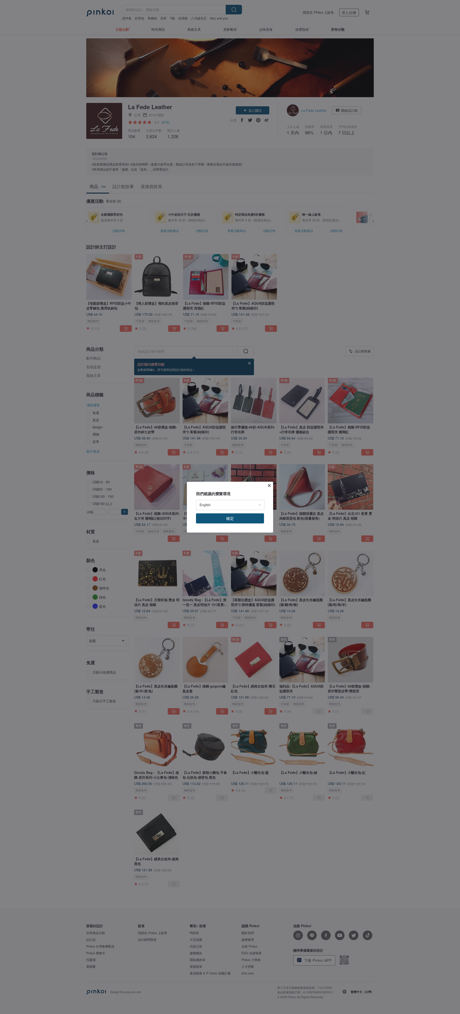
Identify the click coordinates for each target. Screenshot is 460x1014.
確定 (230, 518)
